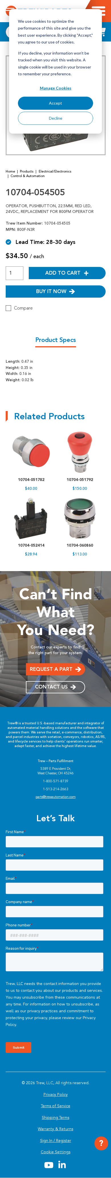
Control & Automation (28, 176)
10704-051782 (31, 479)
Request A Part (51, 669)
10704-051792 (80, 479)
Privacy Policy (56, 1094)
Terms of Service (55, 1106)
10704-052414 (31, 545)
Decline (55, 118)
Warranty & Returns (55, 1129)
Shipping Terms (55, 1117)
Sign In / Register (55, 1140)
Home (10, 171)
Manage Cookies (55, 88)
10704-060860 (80, 545)
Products (27, 171)
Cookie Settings (55, 1152)
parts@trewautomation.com (56, 797)
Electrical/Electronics (55, 171)
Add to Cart (63, 273)
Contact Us (51, 687)
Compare (23, 308)
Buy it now (51, 291)
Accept (55, 103)
